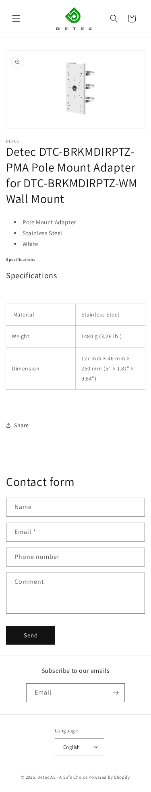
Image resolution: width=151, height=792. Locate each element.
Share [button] (21, 425)
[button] (16, 18)
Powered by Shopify (109, 777)
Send (31, 635)
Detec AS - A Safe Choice (62, 777)
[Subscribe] (115, 692)
